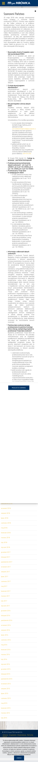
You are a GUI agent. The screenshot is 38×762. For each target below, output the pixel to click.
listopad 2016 (5, 615)
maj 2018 (4, 528)
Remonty (30, 735)
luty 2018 (4, 542)
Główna (5, 735)
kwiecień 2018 (5, 533)
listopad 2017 (5, 557)
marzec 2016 (5, 654)
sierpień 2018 (5, 513)
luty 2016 (4, 659)
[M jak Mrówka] (19, 2)
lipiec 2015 (4, 693)
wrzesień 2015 (6, 684)
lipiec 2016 (4, 635)
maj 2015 (4, 703)
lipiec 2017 (4, 576)
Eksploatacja (21, 735)
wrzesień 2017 (6, 567)
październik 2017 (6, 562)
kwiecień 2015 (5, 708)
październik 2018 (6, 503)
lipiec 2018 (4, 518)
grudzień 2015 (5, 669)
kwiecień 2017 (5, 591)
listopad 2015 (5, 674)
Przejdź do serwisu (19, 388)
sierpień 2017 (5, 572)
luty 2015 (4, 718)
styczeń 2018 (5, 547)
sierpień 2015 (5, 688)
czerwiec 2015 (6, 698)
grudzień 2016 (5, 611)
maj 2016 (4, 645)
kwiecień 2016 (5, 649)
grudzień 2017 (5, 552)
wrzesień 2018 (6, 508)
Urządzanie (12, 735)
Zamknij (19, 758)
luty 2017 (4, 601)
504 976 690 (27, 153)
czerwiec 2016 (6, 640)
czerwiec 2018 (6, 523)
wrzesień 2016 (6, 625)
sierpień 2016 (5, 630)
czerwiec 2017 (6, 581)
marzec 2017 (5, 596)
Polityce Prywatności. (25, 754)
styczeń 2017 (5, 606)
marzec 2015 (5, 713)
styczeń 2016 (5, 664)
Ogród (5, 737)
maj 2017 (4, 586)
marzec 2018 (5, 537)
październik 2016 (6, 620)
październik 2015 (6, 679)
